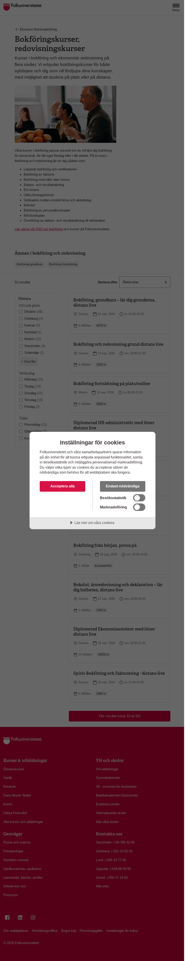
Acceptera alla (62, 486)
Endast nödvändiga (122, 486)
